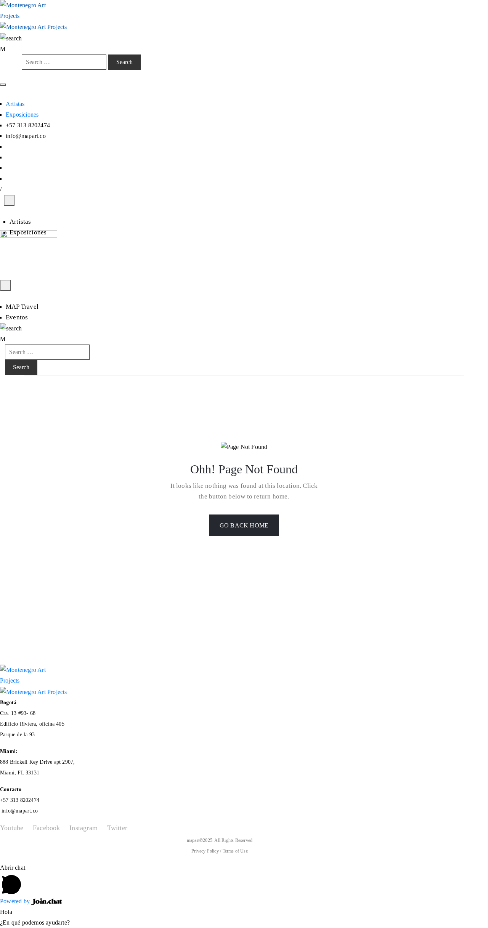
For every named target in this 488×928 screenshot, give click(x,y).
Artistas (15, 104)
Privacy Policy (205, 851)
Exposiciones (22, 114)
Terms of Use (235, 851)
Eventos (17, 317)
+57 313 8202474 (19, 800)
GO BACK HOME (244, 525)
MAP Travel (22, 306)
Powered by (15, 901)
